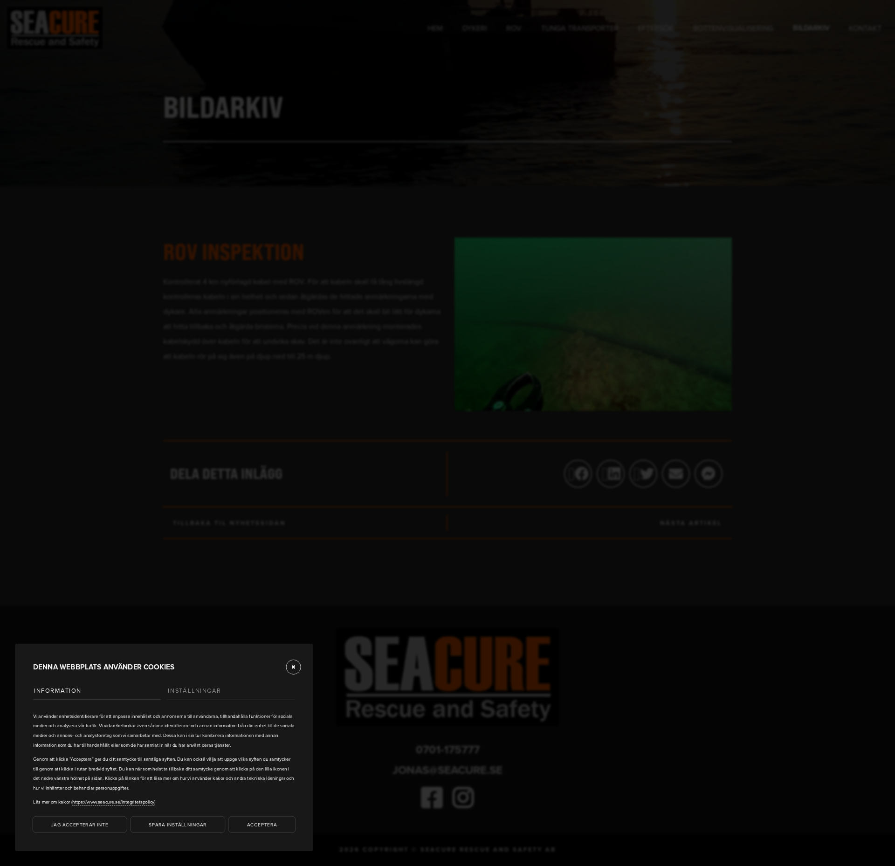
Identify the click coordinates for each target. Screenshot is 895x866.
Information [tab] (58, 690)
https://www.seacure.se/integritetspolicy (113, 801)
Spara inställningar (178, 824)
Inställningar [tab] (194, 690)
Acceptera (262, 824)
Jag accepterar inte (79, 824)
